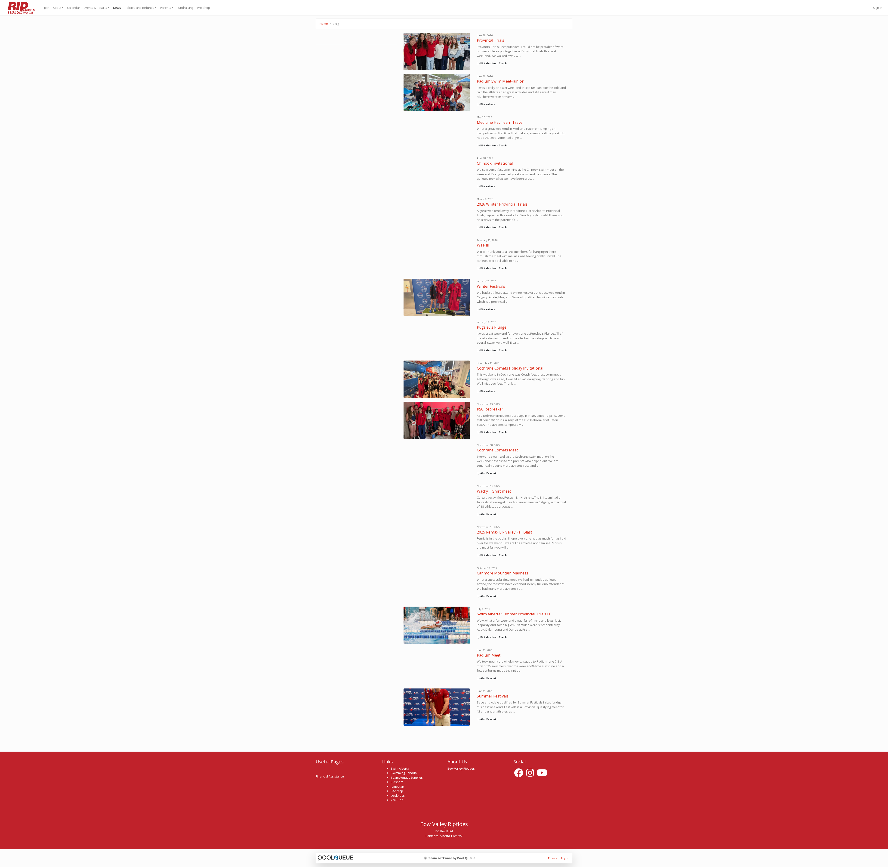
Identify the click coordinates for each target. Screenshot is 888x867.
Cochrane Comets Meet (497, 450)
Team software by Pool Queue (451, 858)
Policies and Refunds (139, 8)
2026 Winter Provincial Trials (502, 204)
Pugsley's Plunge (491, 327)
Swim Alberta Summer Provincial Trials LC (514, 614)
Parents (165, 8)
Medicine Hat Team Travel (500, 122)
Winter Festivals (491, 286)
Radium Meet (488, 655)
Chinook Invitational (495, 163)
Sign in (877, 8)
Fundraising (185, 8)
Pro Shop (203, 8)
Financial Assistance (330, 776)
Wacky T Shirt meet (494, 491)
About (57, 8)
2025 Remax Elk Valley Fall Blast (504, 532)
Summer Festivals (493, 696)
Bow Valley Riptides (21, 7)
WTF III (483, 245)
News (117, 8)
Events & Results (95, 8)
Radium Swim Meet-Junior (500, 81)
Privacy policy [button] (557, 858)
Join (46, 8)
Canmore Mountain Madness (502, 573)
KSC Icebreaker (490, 409)
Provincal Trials (490, 40)
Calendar (73, 8)
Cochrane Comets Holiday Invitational (510, 368)
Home (324, 24)
